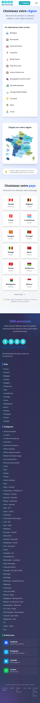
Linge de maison (9, 567)
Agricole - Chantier (10, 497)
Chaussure (7, 588)
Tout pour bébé (9, 591)
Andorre (6, 372)
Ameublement (8, 557)
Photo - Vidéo (8, 626)
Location (6, 435)
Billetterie (6, 529)
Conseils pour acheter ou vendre (35, 692)
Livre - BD (6, 522)
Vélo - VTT (7, 508)
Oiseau (6, 473)
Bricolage (6, 574)
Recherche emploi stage (12, 456)
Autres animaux (9, 480)
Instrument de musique (12, 518)
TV (4, 623)
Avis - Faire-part (9, 546)
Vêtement (7, 584)
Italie (5, 390)
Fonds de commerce (10, 445)
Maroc (5, 407)
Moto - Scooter (8, 487)
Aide (25, 688)
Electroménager (9, 563)
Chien (5, 466)
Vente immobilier (9, 431)
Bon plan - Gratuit (10, 532)
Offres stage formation (11, 452)
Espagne (6, 383)
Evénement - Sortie (10, 543)
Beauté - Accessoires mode (13, 602)
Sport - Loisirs (8, 511)
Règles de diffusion (19, 690)
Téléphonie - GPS (9, 619)
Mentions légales (5, 689)
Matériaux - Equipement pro (13, 581)
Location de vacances (11, 438)
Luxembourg (8, 393)
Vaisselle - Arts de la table (12, 570)
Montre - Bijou (8, 595)
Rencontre (7, 536)
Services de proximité (11, 463)
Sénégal (6, 421)
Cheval (5, 477)
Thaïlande (7, 414)
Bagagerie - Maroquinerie (12, 598)
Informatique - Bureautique (13, 612)
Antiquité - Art (8, 553)
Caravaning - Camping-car (13, 491)
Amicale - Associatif (10, 539)
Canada (6, 379)
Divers (5, 550)
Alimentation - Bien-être (12, 605)
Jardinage (6, 577)
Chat (5, 470)
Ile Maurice (7, 386)
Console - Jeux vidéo (10, 616)
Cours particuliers (10, 459)
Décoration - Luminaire (11, 560)
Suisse (5, 400)
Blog (29, 688)
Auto (5, 484)
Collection (7, 515)
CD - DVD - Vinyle (9, 609)
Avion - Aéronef (9, 504)
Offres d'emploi (9, 449)
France (5, 369)
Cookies (12, 688)
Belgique (6, 376)
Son (4, 629)
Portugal (6, 397)
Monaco (6, 411)
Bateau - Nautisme (10, 501)
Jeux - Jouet (7, 525)
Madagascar (8, 404)
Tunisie (6, 418)
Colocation (7, 442)
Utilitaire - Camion (10, 494)
